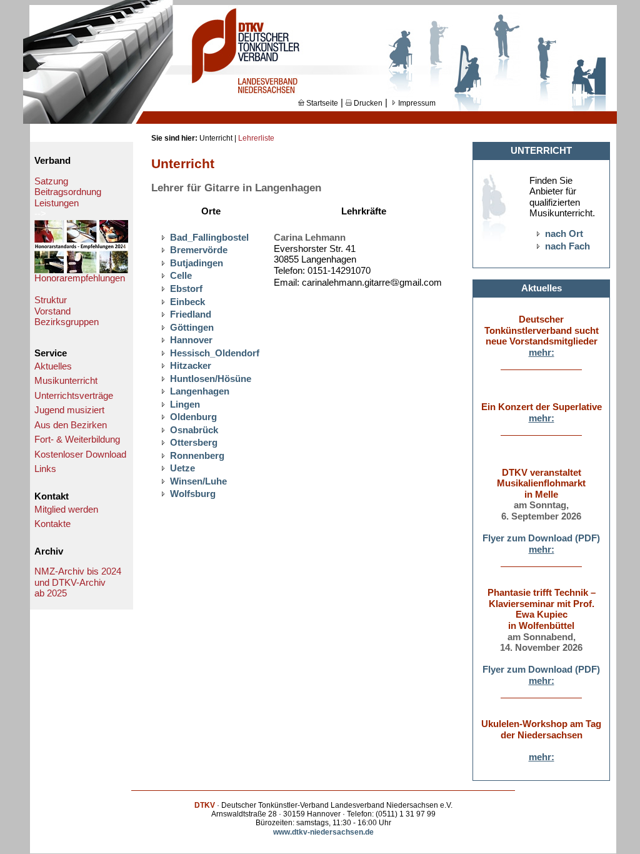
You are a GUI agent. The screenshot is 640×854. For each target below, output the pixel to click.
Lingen (185, 404)
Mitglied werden (66, 510)
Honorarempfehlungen (79, 278)
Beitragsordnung (67, 192)
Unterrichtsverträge (73, 396)
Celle (181, 276)
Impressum (416, 103)
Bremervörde (199, 250)
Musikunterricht (66, 381)
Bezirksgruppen (66, 322)
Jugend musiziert (69, 410)
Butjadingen (196, 263)
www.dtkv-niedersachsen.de (323, 832)
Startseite (321, 103)
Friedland (190, 314)
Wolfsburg (193, 494)
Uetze (182, 468)
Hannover (191, 340)
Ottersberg (194, 443)
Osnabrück (194, 430)
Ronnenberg (197, 456)
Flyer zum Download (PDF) (541, 538)
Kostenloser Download (80, 455)
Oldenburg (193, 417)
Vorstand (52, 311)
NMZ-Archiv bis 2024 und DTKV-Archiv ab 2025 (77, 582)
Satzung (51, 181)
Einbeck (187, 302)
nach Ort (564, 234)
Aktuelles (53, 366)
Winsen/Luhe (198, 481)
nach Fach (567, 246)
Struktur (50, 300)
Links (45, 469)
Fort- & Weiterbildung (77, 440)
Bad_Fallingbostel (209, 238)
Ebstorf (186, 289)
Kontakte (52, 524)
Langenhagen (199, 391)
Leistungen (56, 203)
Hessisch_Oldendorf (214, 353)
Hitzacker (190, 366)
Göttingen (192, 328)
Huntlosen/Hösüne (210, 379)
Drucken (367, 103)
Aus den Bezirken (70, 425)
